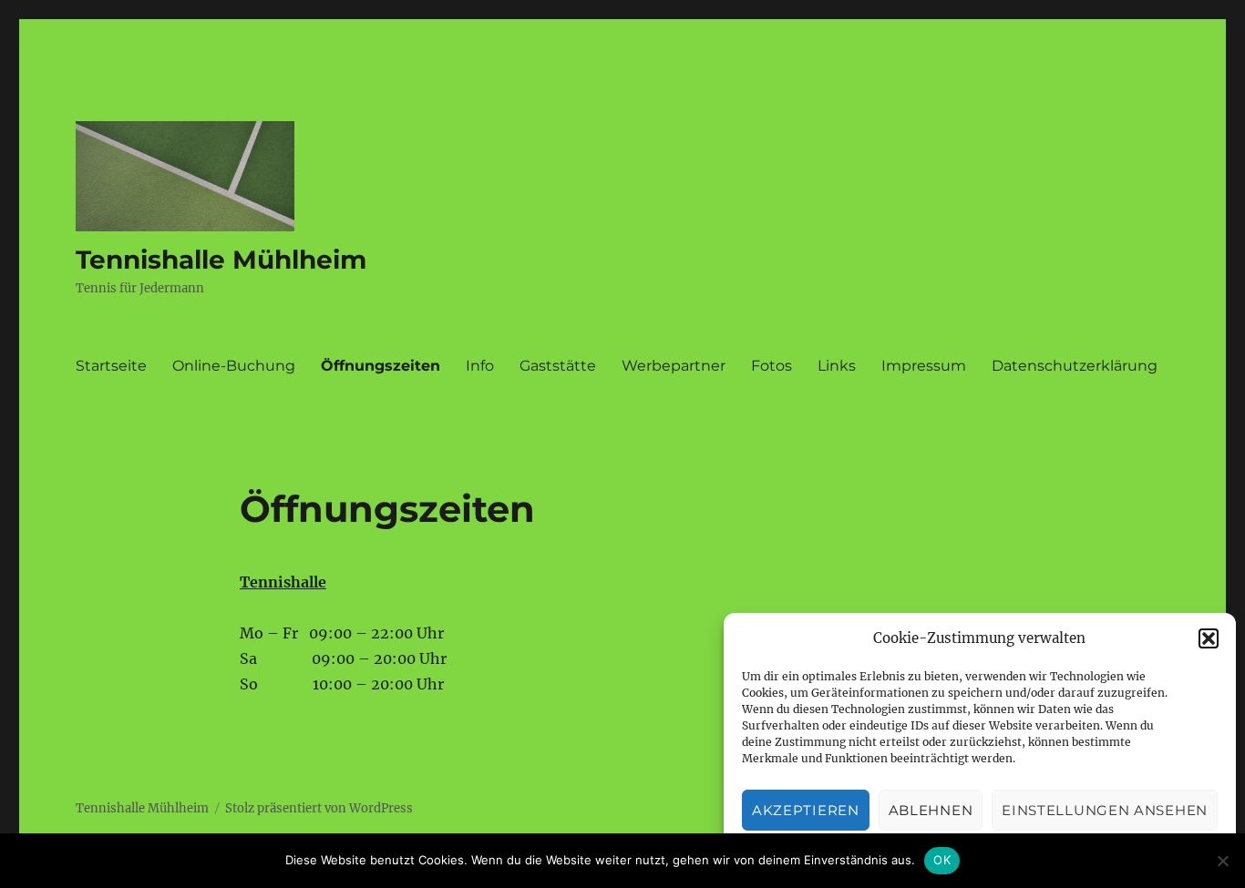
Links (837, 365)
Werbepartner (673, 365)
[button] (1208, 638)
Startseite (111, 365)
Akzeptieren (805, 810)
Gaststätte (558, 365)
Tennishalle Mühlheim (221, 259)
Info (480, 365)
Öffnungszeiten (380, 365)
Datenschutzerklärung (1075, 365)
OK (942, 859)
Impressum (923, 365)
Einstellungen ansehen (1105, 810)
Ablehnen (931, 810)
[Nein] (1222, 861)
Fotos (771, 365)
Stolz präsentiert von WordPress (319, 808)
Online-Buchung (233, 365)
